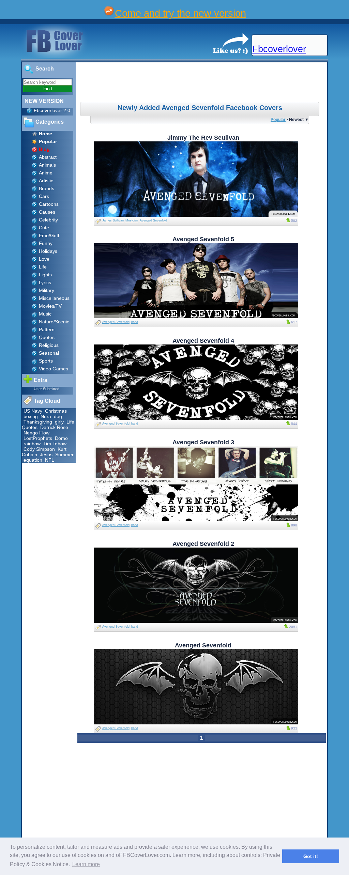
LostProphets (38, 438)
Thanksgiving (38, 422)
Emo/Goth (50, 235)
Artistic (46, 180)
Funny (45, 243)
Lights (45, 274)
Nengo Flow (36, 432)
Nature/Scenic (54, 321)
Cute (44, 227)
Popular (278, 119)
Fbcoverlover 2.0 (52, 110)
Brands (46, 188)
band (134, 322)
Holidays (48, 251)
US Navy (33, 411)
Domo (61, 438)
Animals (47, 165)
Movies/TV (50, 306)
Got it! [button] (310, 856)
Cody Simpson (39, 449)
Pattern (47, 329)
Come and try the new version (180, 13)
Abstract (48, 157)
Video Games (53, 368)
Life (43, 267)
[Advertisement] (202, 83)
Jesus (46, 454)
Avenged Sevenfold (153, 220)
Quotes (47, 337)
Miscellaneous (54, 298)
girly (59, 422)
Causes (47, 212)
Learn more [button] (86, 864)
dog (58, 416)
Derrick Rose (54, 427)
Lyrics (45, 282)
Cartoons (49, 204)
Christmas (56, 411)
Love (44, 259)
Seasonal (49, 353)
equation (33, 460)
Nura (46, 416)
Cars (44, 196)
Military (46, 290)
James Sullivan (113, 220)
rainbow (32, 443)
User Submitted (46, 389)
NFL (49, 460)
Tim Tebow (54, 443)
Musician (131, 220)
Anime (45, 172)
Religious (49, 345)
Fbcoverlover (279, 49)
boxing (31, 416)
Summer (64, 454)
